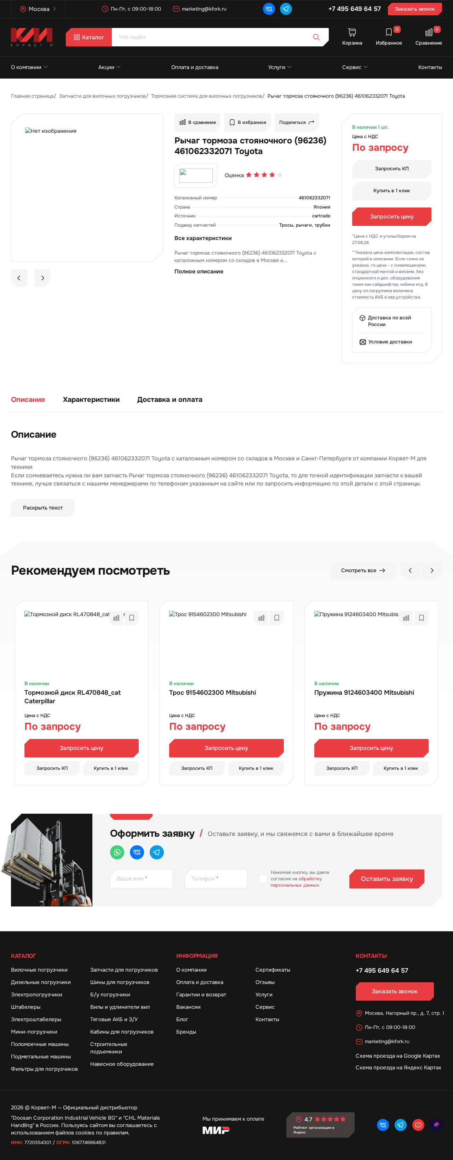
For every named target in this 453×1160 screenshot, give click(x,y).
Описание (28, 399)
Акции (106, 67)
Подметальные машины (41, 1056)
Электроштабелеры (36, 1019)
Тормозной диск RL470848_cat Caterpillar (72, 697)
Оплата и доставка (194, 67)
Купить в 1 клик (391, 190)
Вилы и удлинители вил (120, 1007)
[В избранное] (132, 617)
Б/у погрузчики (110, 994)
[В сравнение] (116, 617)
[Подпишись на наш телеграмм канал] (286, 9)
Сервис (351, 67)
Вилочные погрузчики (39, 969)
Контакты (430, 67)
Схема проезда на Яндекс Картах (398, 1067)
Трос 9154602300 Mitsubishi (212, 692)
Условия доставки (390, 342)
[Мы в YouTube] (418, 1125)
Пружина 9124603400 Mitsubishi (364, 692)
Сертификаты (273, 969)
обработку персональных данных (296, 882)
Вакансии (188, 1007)
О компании (26, 67)
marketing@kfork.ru (204, 9)
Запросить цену (392, 216)
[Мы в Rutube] (436, 1125)
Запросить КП (392, 168)
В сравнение (202, 122)
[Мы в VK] (269, 9)
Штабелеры (25, 1007)
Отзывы (265, 982)
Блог (182, 1019)
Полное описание (198, 271)
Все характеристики (203, 238)
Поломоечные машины (40, 1044)
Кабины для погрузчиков (122, 1031)
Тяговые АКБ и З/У (114, 1019)
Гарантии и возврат (201, 994)
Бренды (186, 1031)
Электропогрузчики (36, 994)
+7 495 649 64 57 (354, 9)
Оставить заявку (387, 879)
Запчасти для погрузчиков (124, 969)
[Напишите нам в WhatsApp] (117, 852)
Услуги (276, 67)
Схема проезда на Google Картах (398, 1055)
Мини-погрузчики (34, 1031)
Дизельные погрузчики (41, 982)
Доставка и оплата (169, 399)
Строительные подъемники (108, 1048)
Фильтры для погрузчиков (44, 1069)
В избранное (252, 122)
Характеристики (91, 399)
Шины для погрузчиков (119, 982)
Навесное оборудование (122, 1064)
